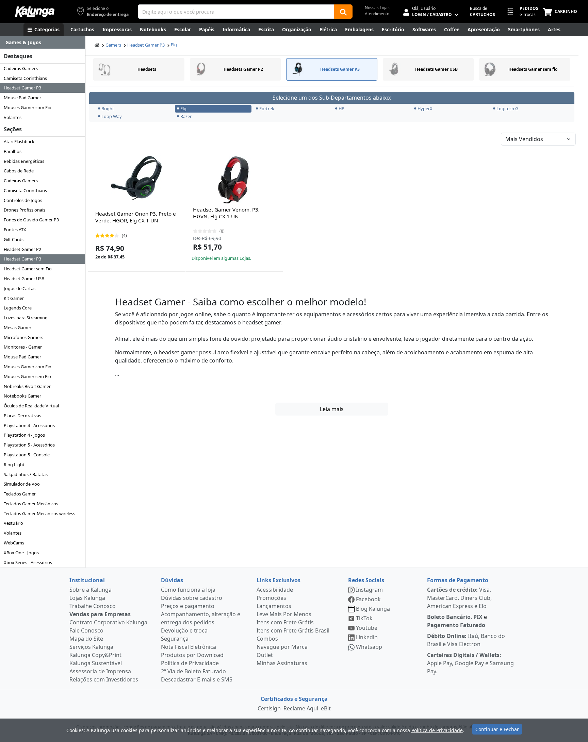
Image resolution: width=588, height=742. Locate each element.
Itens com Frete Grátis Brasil (293, 630)
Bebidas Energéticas (24, 161)
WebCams (14, 543)
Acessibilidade (275, 589)
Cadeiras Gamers (21, 68)
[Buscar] (343, 11)
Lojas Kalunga (87, 598)
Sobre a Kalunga (90, 589)
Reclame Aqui (300, 708)
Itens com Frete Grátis (285, 622)
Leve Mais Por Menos (284, 614)
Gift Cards (13, 239)
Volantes (12, 117)
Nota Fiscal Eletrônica (188, 647)
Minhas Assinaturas (282, 663)
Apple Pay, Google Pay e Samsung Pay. (470, 663)
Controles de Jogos (23, 200)
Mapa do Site (86, 638)
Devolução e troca (184, 630)
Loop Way (111, 116)
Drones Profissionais (24, 210)
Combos (267, 638)
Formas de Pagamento (457, 580)
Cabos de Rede (19, 171)
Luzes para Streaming (26, 318)
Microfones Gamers (23, 337)
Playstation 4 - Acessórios (29, 425)
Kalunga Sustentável (95, 663)
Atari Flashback (19, 141)
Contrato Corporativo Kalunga (108, 622)
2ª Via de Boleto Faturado (193, 671)
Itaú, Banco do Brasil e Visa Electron (466, 640)
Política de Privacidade (190, 663)
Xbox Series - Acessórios (28, 562)
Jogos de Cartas (19, 288)
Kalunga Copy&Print (95, 655)
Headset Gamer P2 (22, 249)
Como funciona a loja (188, 589)
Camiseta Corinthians (25, 78)
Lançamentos (274, 606)
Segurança (175, 638)
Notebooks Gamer (22, 396)
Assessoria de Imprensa (100, 671)
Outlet (265, 655)
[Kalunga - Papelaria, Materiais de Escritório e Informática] (34, 11)
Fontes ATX (15, 229)
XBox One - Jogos (21, 553)
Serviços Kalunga (91, 647)
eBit (326, 708)
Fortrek (266, 108)
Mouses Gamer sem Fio (27, 376)
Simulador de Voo (22, 484)
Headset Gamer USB (24, 278)
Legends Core (18, 308)
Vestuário (13, 523)
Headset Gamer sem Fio (28, 269)
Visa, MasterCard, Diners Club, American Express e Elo (459, 598)
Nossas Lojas (377, 8)
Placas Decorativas (22, 415)
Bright (107, 108)
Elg (174, 44)
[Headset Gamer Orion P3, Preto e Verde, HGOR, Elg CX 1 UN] (136, 178)
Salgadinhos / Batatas (26, 474)
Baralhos (12, 151)
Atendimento (377, 14)
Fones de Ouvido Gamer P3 (31, 220)
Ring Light (14, 464)
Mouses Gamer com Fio (27, 107)
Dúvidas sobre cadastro (191, 598)
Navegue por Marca (282, 647)
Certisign (269, 708)
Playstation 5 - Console (27, 455)
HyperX (425, 108)
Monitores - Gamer (23, 347)
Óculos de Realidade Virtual (31, 406)
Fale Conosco (86, 630)
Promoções (271, 598)
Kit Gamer (14, 298)
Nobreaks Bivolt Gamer (27, 386)
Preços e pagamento (187, 606)
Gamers (113, 45)
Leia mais (332, 409)
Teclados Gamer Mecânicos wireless (39, 513)
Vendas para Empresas (100, 614)
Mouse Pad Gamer (22, 98)
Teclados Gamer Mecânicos (31, 504)
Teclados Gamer (20, 494)
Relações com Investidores (103, 679)
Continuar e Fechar (497, 729)
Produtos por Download (192, 655)
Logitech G (507, 108)
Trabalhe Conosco (92, 606)
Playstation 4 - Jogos (24, 435)
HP (341, 108)
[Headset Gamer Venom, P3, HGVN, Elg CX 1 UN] (234, 178)
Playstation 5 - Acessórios (29, 445)
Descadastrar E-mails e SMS (196, 679)
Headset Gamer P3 (22, 88)
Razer (186, 116)
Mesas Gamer (17, 327)
